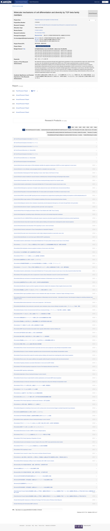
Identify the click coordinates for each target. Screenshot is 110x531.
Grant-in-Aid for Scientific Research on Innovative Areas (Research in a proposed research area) (56, 25)
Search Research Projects (21, 1)
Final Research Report (22, 91)
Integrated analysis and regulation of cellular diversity (46, 19)
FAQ (33, 525)
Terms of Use (41, 525)
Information (22, 525)
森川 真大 (37, 39)
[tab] (55, 120)
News (36, 525)
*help (24, 48)
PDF (34, 91)
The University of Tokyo (40, 32)
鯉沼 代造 (37, 38)
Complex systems (39, 30)
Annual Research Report (22, 95)
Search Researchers (34, 1)
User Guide (28, 525)
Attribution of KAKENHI (50, 525)
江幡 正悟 (37, 41)
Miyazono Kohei (38, 35)
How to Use (97, 1)
